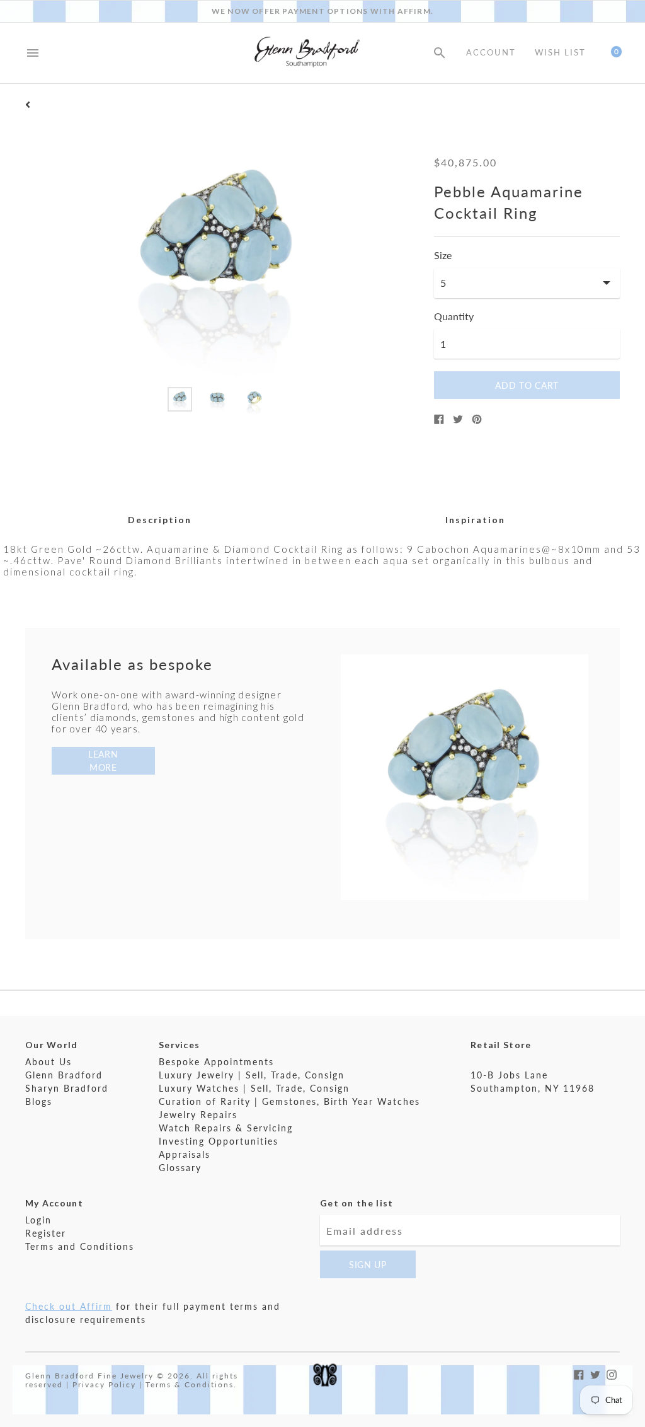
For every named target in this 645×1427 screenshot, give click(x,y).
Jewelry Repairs (198, 1114)
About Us (48, 1061)
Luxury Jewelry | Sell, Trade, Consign (252, 1075)
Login (38, 1220)
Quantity (454, 316)
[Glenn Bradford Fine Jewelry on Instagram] (612, 1373)
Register (45, 1233)
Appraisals (184, 1154)
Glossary (180, 1167)
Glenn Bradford (64, 1075)
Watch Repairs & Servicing (226, 1128)
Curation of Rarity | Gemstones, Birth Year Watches (289, 1101)
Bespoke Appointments (216, 1061)
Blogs (38, 1101)
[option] (179, 399)
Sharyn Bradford (66, 1088)
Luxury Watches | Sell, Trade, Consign (254, 1088)
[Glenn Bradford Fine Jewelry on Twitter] (595, 1373)
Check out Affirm (68, 1306)
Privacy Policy (104, 1384)
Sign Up (368, 1264)
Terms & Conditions (190, 1384)
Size (443, 255)
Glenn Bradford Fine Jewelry (89, 1375)
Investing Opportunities (218, 1141)
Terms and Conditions (79, 1246)
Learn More (103, 761)
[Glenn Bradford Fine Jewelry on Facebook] (579, 1373)
